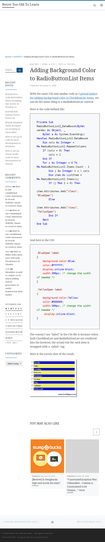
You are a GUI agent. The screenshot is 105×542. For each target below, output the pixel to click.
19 (16, 325)
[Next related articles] (96, 432)
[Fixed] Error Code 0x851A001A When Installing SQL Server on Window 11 (14, 100)
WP (14, 537)
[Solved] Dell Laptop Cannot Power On (12, 114)
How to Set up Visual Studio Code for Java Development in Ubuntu (13, 157)
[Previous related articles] (89, 432)
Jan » (15, 342)
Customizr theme (41, 537)
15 (6, 325)
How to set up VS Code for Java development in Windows (13, 141)
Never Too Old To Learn (20, 533)
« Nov (8, 342)
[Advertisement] (52, 30)
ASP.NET (17, 56)
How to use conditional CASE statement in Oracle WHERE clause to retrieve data (13, 196)
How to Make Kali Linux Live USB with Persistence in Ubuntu (13, 258)
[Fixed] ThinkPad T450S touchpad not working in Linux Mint (13, 127)
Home (8, 56)
